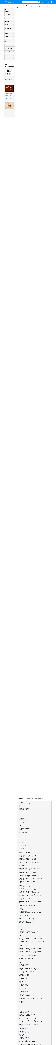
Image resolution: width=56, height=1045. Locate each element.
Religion (7, 24)
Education (7, 14)
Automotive (8, 51)
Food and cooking (7, 10)
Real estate (7, 21)
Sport (6, 36)
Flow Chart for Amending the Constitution (8, 79)
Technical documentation (8, 41)
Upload (43, 2)
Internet (7, 33)
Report (48, 8)
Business (7, 55)
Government (8, 58)
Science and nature (8, 29)
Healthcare (7, 18)
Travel (6, 45)
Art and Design (8, 48)
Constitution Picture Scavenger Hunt (9, 113)
